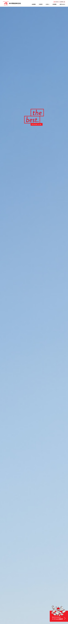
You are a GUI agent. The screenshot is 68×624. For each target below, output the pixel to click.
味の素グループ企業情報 (59, 1)
